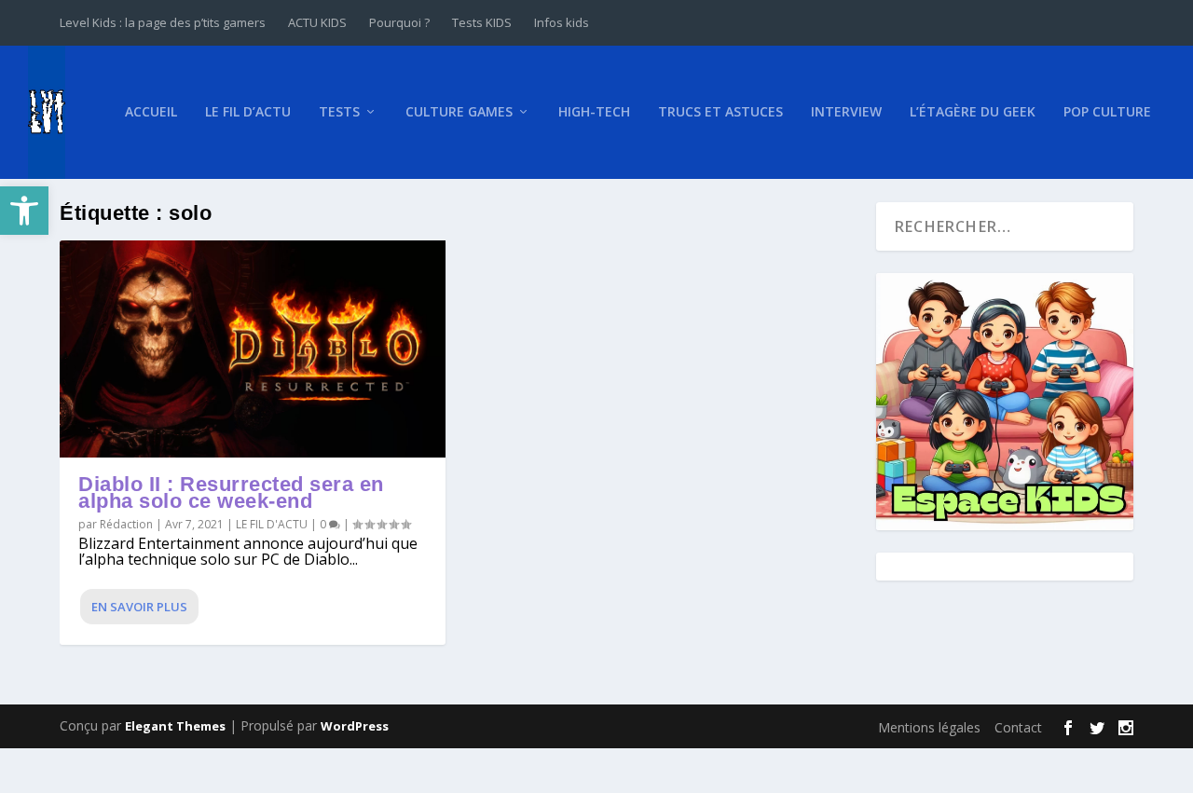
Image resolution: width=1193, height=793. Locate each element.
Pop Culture (1107, 112)
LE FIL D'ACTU (272, 524)
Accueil (151, 112)
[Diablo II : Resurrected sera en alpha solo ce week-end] (253, 349)
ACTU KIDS (317, 22)
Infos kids (561, 22)
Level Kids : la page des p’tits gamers (163, 22)
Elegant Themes (175, 726)
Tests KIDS (482, 22)
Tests (339, 112)
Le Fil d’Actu (248, 112)
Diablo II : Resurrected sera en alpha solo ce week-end (231, 492)
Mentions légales (929, 727)
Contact (1018, 727)
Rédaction (126, 524)
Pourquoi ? (399, 22)
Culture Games (459, 112)
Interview (846, 112)
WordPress (355, 726)
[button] (24, 210)
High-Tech (594, 112)
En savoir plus (139, 606)
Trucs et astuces (720, 112)
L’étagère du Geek (972, 112)
